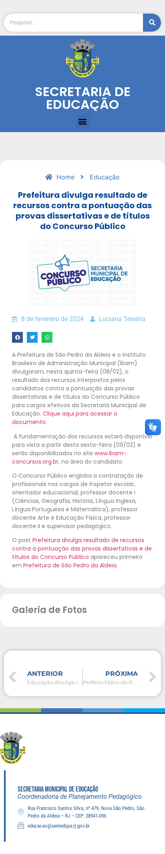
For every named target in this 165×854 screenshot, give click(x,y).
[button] (82, 121)
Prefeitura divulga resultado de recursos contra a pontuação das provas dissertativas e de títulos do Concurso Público (82, 548)
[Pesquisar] (152, 23)
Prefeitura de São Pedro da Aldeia (70, 565)
